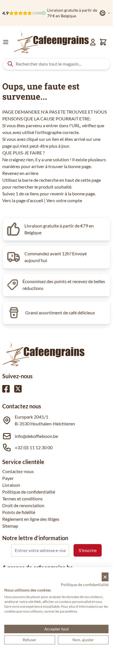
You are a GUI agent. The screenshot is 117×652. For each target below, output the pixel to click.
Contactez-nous (18, 471)
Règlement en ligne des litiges (30, 519)
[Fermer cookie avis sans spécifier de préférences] (105, 576)
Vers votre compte (64, 200)
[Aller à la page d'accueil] (51, 42)
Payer (8, 478)
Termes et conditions (22, 498)
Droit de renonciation (23, 505)
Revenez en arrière (20, 173)
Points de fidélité (18, 512)
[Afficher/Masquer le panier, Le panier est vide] (103, 42)
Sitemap (10, 525)
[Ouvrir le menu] (5, 42)
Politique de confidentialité (28, 491)
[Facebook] (6, 388)
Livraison (11, 485)
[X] (18, 388)
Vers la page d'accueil (22, 200)
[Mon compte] (93, 42)
